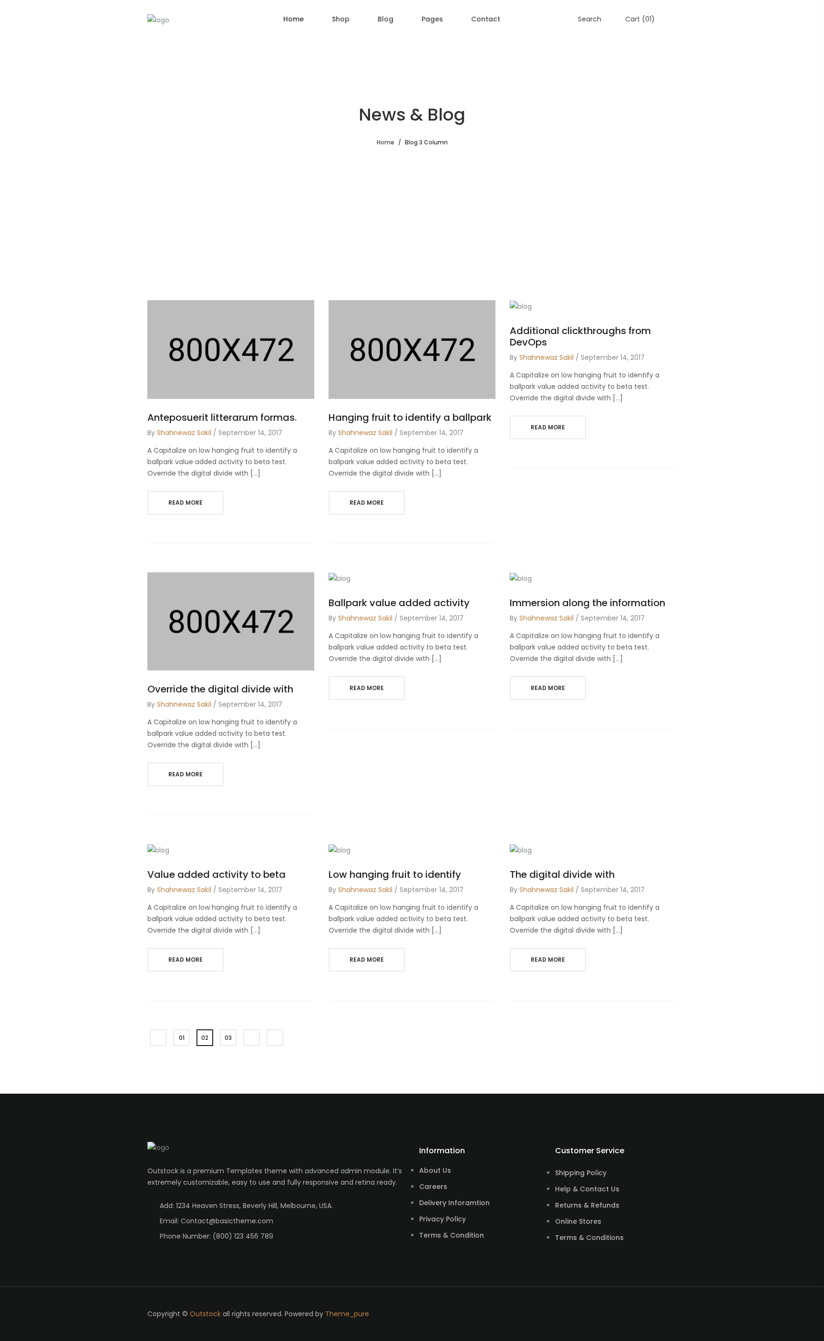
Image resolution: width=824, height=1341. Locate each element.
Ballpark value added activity (399, 603)
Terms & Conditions (589, 1237)
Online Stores (578, 1221)
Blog (385, 19)
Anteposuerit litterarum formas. (222, 417)
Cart (639, 19)
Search (588, 19)
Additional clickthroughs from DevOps (580, 336)
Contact (485, 19)
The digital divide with (562, 874)
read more (185, 502)
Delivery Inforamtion (454, 1203)
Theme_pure (347, 1314)
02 (204, 1038)
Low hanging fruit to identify (395, 874)
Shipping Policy (581, 1173)
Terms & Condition (451, 1235)
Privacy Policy (442, 1219)
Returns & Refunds (587, 1205)
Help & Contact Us (587, 1189)
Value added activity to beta (216, 874)
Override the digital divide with (220, 689)
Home (293, 19)
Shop (341, 19)
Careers (433, 1186)
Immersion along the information (587, 603)
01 (182, 1038)
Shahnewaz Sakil (184, 432)
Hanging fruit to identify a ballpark (410, 417)
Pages (432, 19)
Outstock (205, 1314)
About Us (435, 1170)
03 (228, 1038)
